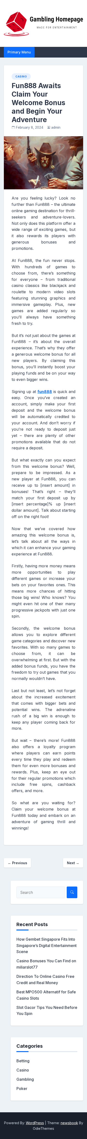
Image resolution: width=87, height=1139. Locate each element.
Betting (22, 1060)
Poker (21, 1088)
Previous (17, 863)
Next (73, 863)
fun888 (44, 391)
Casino (21, 76)
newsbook (69, 1123)
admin (55, 127)
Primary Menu (19, 52)
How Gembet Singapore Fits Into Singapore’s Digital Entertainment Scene (46, 945)
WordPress (35, 1123)
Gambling (25, 1079)
